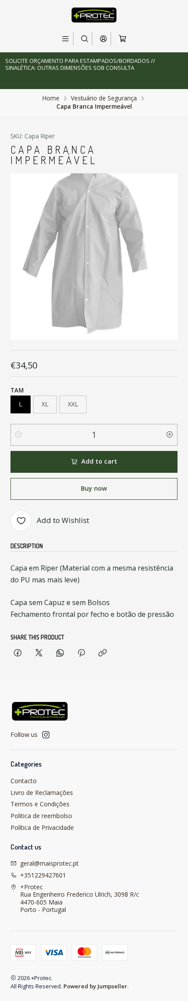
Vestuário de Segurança (104, 98)
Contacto (23, 781)
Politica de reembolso (41, 816)
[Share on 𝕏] (38, 653)
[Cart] (122, 38)
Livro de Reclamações (41, 792)
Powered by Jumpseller (95, 986)
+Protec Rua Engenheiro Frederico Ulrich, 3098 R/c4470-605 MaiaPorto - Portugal (79, 898)
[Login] (103, 38)
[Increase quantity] (169, 434)
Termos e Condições (40, 804)
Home (50, 98)
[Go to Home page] (93, 15)
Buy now (94, 488)
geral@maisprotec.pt (49, 863)
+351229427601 (43, 875)
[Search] (85, 38)
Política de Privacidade (42, 827)
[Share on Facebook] (17, 653)
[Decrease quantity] (18, 434)
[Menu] (65, 38)
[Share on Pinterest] (81, 653)
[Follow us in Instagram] (46, 734)
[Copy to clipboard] (102, 653)
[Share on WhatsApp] (60, 653)
